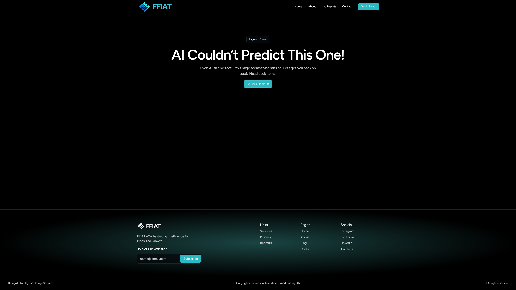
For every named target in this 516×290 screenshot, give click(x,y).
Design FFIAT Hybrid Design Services (31, 283)
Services (266, 231)
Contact (306, 249)
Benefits (266, 243)
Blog (303, 243)
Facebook (347, 237)
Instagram (347, 231)
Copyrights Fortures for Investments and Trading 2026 (269, 283)
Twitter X (347, 249)
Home (304, 231)
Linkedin (346, 243)
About (304, 237)
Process (265, 237)
